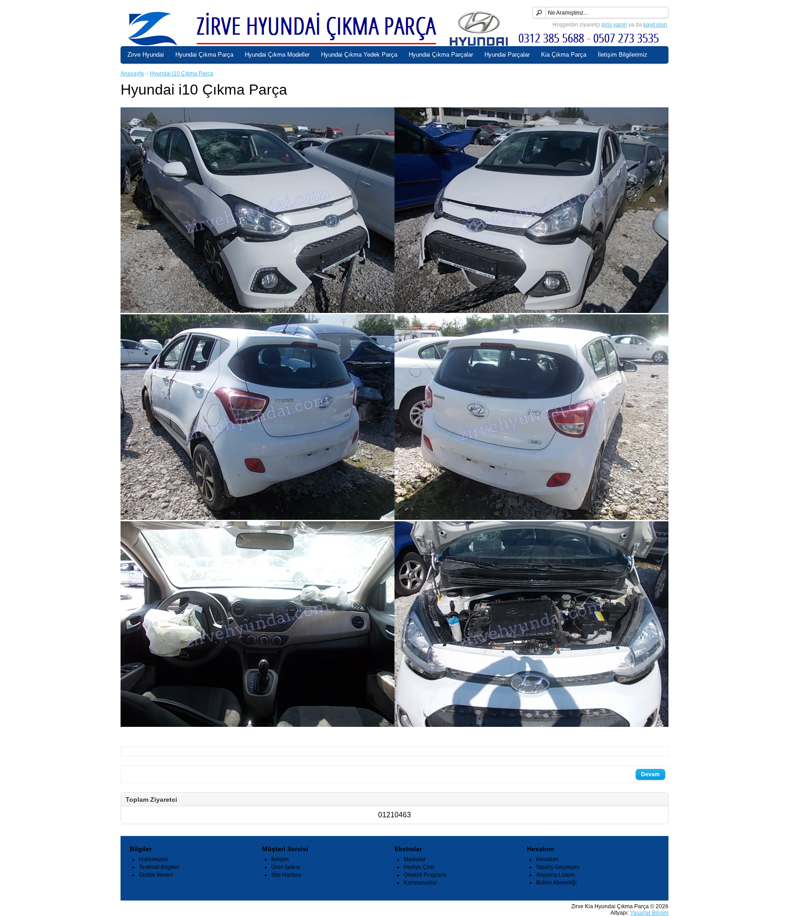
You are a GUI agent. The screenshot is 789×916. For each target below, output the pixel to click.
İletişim (280, 859)
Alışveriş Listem (555, 875)
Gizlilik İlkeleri (156, 875)
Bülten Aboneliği (556, 882)
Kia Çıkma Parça (563, 54)
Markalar (415, 859)
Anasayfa (132, 73)
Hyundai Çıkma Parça (204, 54)
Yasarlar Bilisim (649, 913)
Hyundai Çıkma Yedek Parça (359, 54)
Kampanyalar (420, 882)
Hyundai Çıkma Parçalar (441, 54)
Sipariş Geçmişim (557, 867)
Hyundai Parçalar (507, 54)
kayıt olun (655, 24)
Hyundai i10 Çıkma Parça (181, 73)
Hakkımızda (153, 859)
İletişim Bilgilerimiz (622, 54)
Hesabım (547, 859)
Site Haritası (286, 875)
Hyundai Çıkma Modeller (277, 54)
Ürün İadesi (285, 867)
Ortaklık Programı (425, 875)
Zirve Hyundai (145, 54)
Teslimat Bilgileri (159, 867)
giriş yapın (614, 24)
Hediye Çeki (419, 867)
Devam (650, 774)
